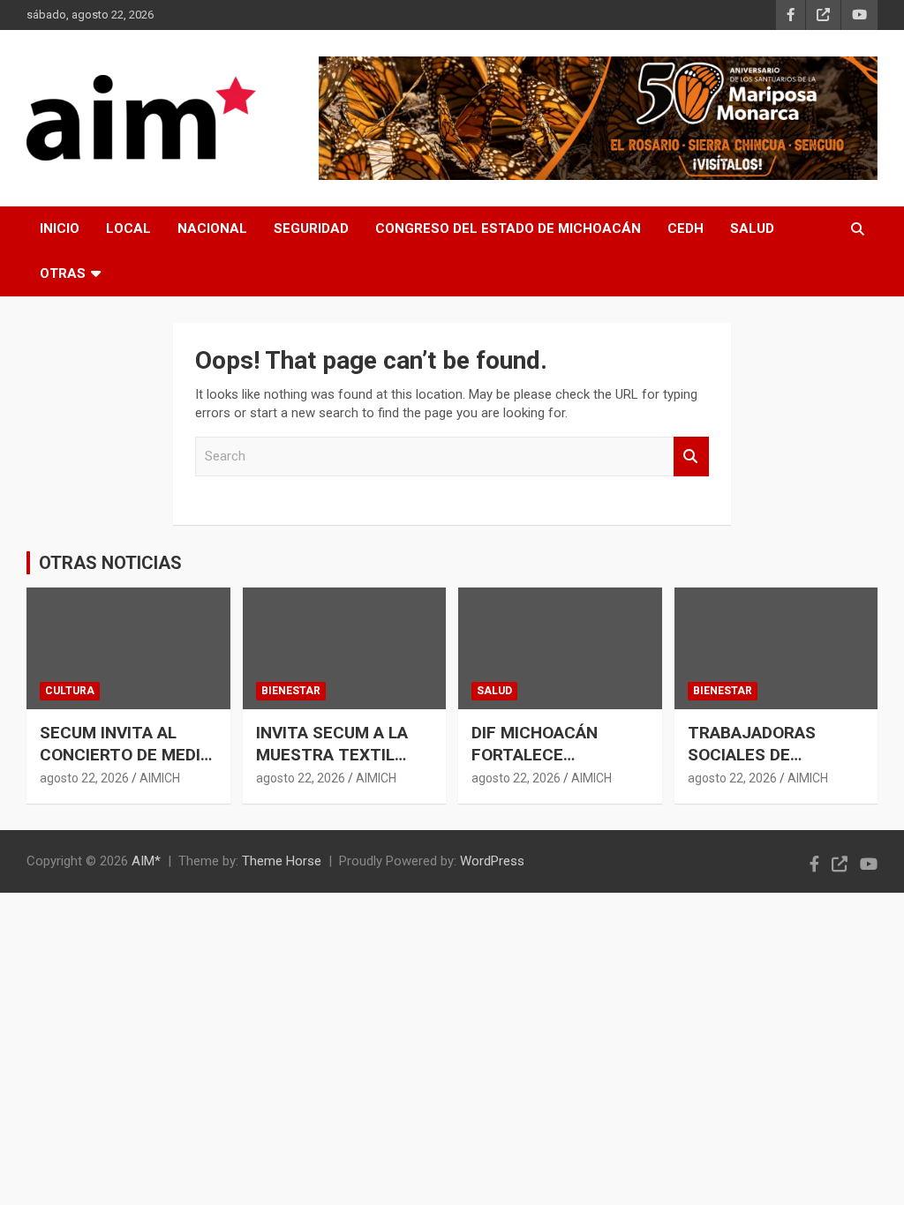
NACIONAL (212, 228)
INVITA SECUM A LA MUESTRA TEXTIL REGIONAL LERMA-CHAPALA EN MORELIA (342, 765)
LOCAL (128, 228)
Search (691, 456)
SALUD (752, 228)
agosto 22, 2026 (84, 778)
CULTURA (69, 691)
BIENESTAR (290, 691)
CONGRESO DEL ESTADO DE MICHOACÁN (508, 228)
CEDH (685, 228)
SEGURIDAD (311, 228)
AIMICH (159, 778)
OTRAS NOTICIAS (110, 562)
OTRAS (63, 273)
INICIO (59, 228)
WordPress (492, 861)
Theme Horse (281, 861)
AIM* (146, 861)
